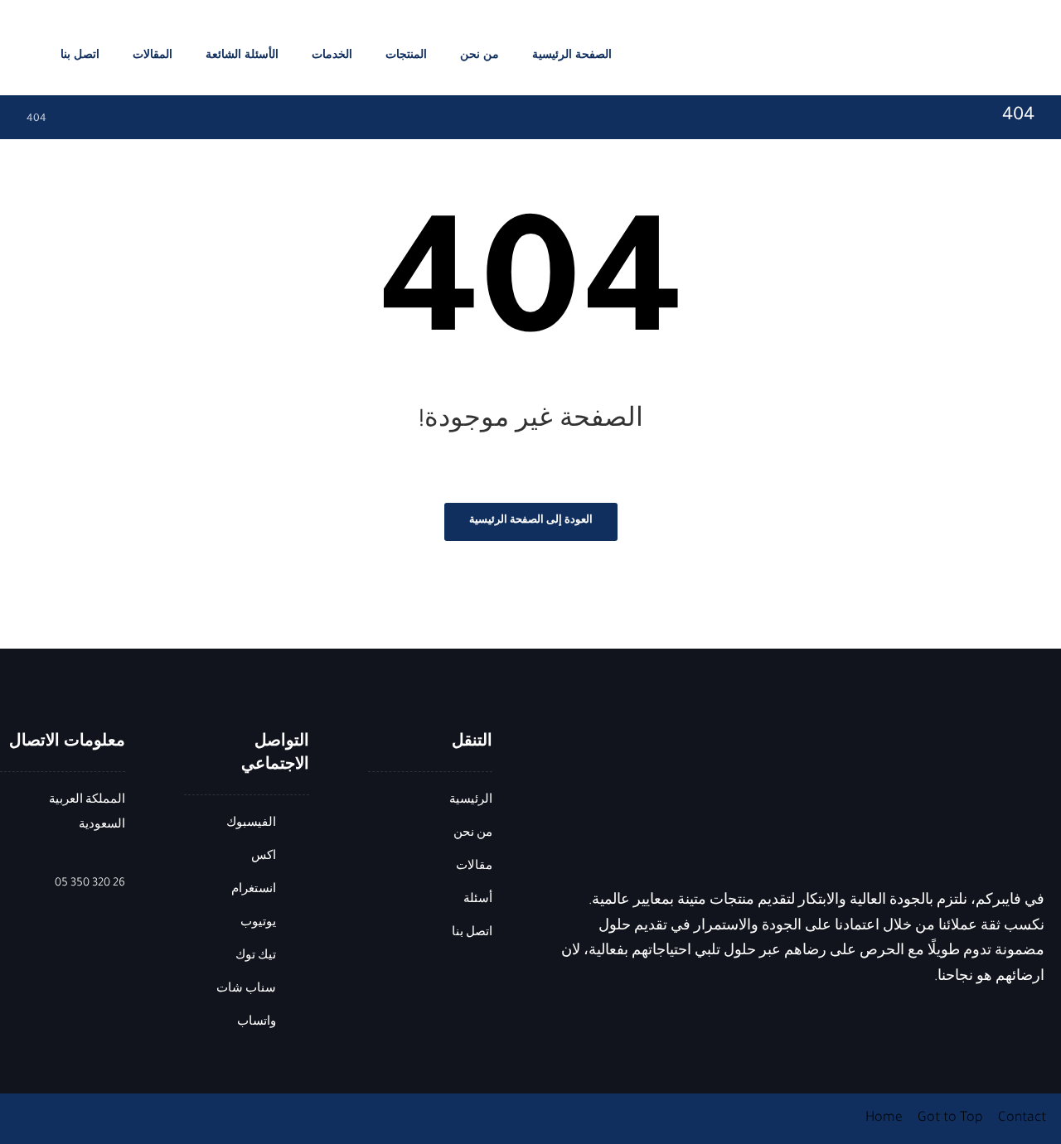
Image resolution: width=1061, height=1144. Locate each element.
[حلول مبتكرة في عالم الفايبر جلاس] (999, 52)
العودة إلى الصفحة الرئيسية (531, 521)
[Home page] (82, 119)
